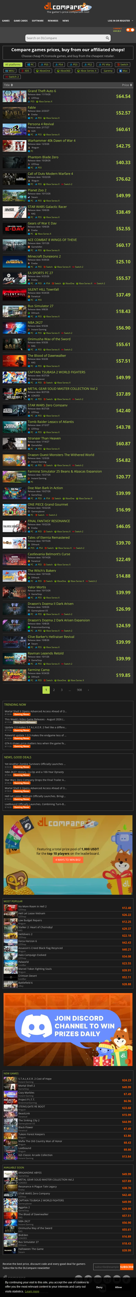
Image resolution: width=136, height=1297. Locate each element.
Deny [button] (99, 1287)
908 (79, 690)
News (66, 20)
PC (32, 64)
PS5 (46, 64)
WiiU (11, 70)
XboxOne (44, 70)
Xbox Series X (88, 70)
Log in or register (119, 20)
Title (7, 85)
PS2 (90, 64)
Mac (125, 70)
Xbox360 (65, 70)
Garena (108, 70)
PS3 (75, 64)
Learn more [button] (32, 1291)
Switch (124, 64)
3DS (27, 70)
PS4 (61, 64)
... (70, 690)
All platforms (13, 64)
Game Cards (21, 20)
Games (6, 20)
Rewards (53, 20)
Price (126, 85)
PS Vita (106, 64)
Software (38, 20)
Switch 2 (14, 76)
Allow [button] (118, 1287)
